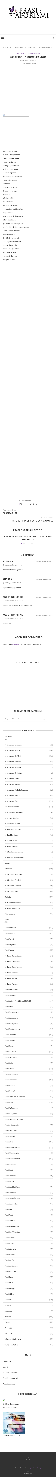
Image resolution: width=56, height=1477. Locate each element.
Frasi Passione (29, 1175)
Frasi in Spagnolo (29, 1125)
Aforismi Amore (30, 750)
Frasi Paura (29, 1181)
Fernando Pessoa (30, 829)
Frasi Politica (29, 1220)
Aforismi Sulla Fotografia (30, 790)
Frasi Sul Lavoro (29, 1266)
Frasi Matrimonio (29, 1153)
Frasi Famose (29, 1085)
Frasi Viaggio (29, 1288)
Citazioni (29, 868)
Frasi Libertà (29, 1136)
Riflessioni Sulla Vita (29, 1339)
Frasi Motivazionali (29, 1158)
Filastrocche (29, 914)
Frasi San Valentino (29, 1232)
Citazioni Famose (30, 885)
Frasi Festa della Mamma (29, 1096)
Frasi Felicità (29, 1091)
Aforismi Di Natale (30, 773)
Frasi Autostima (29, 989)
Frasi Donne (29, 1068)
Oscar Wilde (30, 840)
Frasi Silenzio (29, 1237)
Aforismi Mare (30, 778)
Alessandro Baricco (30, 812)
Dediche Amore (30, 908)
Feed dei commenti (10, 1378)
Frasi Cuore (29, 1046)
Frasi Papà (29, 1170)
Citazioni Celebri (30, 880)
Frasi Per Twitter (29, 1204)
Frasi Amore (29, 933)
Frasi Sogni (29, 1243)
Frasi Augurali (29, 944)
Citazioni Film (30, 891)
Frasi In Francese (29, 1108)
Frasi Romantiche (29, 1226)
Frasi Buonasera (29, 1018)
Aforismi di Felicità (30, 767)
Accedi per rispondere (44, 561)
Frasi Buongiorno (29, 1023)
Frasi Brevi (29, 1006)
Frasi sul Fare (29, 1260)
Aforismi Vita (30, 801)
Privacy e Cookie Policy (33, 1468)
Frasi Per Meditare (29, 1187)
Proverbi (29, 1328)
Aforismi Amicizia (30, 745)
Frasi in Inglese (29, 1113)
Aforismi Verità (30, 795)
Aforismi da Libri (30, 756)
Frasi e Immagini (29, 1074)
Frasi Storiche (29, 1249)
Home (5, 47)
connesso (16, 644)
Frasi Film (29, 1102)
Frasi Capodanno (30, 961)
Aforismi (8, 736)
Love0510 (32, 60)
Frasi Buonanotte (29, 1012)
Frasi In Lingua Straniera (29, 1119)
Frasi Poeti (29, 1215)
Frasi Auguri (18, 47)
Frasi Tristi (29, 1277)
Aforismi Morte (30, 784)
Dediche (29, 897)
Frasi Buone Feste (30, 956)
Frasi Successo (29, 1254)
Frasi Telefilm (29, 1271)
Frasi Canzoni (29, 1034)
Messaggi (29, 1311)
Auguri (29, 863)
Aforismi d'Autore (29, 806)
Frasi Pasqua (30, 984)
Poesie (29, 1322)
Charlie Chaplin (30, 823)
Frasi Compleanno (34, 53)
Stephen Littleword (30, 852)
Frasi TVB (29, 1282)
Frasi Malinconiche (29, 1147)
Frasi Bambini (29, 995)
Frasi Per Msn (29, 1192)
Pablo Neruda (30, 846)
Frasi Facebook (29, 1079)
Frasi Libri (29, 1142)
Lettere (29, 1305)
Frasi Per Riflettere (29, 1198)
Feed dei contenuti (10, 1372)
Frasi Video (29, 1294)
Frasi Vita (29, 1299)
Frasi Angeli (29, 939)
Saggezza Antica (29, 1345)
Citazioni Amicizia (30, 874)
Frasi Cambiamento (29, 1029)
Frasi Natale (30, 978)
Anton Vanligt (30, 818)
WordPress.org (9, 1384)
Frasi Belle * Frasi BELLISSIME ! (29, 1001)
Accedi (5, 1367)
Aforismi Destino (30, 761)
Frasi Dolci (29, 1063)
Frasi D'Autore (29, 1051)
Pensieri (29, 1316)
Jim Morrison (30, 835)
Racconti (29, 1333)
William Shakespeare (30, 857)
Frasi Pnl (29, 1209)
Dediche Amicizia (30, 902)
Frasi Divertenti (29, 1057)
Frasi (7, 919)
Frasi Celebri (29, 1040)
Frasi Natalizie (29, 1164)
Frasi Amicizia (29, 927)
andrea (7, 579)
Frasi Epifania (30, 972)
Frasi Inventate (29, 1130)
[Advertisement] (28, 25)
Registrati (7, 1361)
